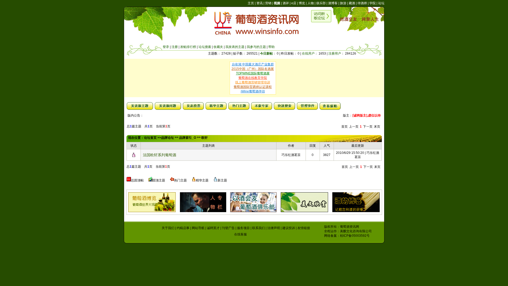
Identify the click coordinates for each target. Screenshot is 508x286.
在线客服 (240, 234)
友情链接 (303, 228)
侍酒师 (362, 3)
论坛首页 (150, 138)
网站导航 (198, 228)
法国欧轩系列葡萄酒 (159, 155)
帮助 (271, 47)
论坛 (381, 3)
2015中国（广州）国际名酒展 (253, 69)
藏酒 (352, 3)
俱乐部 (321, 3)
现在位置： (136, 138)
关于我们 (168, 228)
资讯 (259, 3)
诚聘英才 (213, 228)
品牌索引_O (187, 138)
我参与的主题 (256, 47)
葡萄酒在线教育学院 (252, 78)
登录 (166, 47)
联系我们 (258, 228)
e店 (293, 3)
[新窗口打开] (133, 156)
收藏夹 (218, 47)
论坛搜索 (204, 47)
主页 (251, 3)
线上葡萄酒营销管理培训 (252, 82)
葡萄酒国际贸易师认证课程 (253, 87)
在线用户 (308, 53)
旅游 (343, 3)
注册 (174, 47)
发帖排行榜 (188, 47)
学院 (372, 3)
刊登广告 (228, 228)
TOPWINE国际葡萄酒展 (253, 73)
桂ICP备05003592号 (355, 236)
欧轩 (204, 138)
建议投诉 (288, 228)
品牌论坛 (167, 138)
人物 (310, 3)
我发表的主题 (234, 47)
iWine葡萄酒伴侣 (253, 91)
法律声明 (273, 228)
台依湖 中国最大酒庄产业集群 (253, 64)
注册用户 (334, 53)
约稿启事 (183, 228)
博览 (302, 3)
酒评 (286, 3)
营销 (268, 3)
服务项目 (243, 228)
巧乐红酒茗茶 (291, 155)
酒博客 (333, 3)
